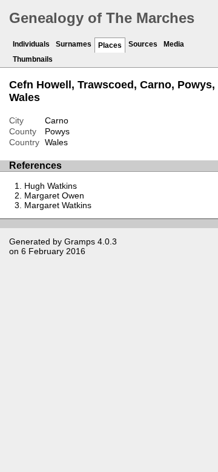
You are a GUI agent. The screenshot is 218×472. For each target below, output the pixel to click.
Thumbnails (33, 59)
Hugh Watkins (50, 186)
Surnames (73, 44)
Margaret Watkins (57, 205)
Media (174, 44)
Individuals (31, 44)
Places (110, 45)
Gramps (79, 241)
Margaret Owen (54, 195)
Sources (142, 44)
